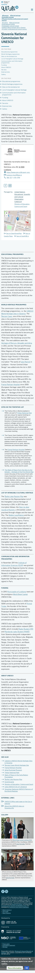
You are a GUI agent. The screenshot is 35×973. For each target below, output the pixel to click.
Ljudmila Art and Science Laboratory (19, 907)
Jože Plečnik (25, 362)
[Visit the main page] (14, 6)
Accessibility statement (8, 945)
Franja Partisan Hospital (10, 384)
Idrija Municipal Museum (13, 770)
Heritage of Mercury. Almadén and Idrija (16, 343)
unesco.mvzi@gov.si (14, 175)
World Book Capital (20, 594)
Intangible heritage (8, 17)
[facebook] (5, 185)
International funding (9, 24)
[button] (15, 968)
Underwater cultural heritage (11, 26)
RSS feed (4, 947)
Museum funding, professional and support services (15, 19)
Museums (6, 15)
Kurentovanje (9, 782)
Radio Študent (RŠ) (26, 629)
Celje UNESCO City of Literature (16, 787)
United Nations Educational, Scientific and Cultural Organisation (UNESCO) (22, 197)
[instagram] (10, 185)
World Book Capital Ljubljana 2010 (22, 840)
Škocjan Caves (6, 316)
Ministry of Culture (17, 904)
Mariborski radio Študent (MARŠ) (17, 632)
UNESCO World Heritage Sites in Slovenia (14, 27)
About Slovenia (6, 913)
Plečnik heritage (15, 15)
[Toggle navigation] (32, 9)
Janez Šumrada (20, 844)
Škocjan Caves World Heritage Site (17, 765)
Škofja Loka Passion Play (14, 496)
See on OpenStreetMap (14, 233)
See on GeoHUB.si (22, 236)
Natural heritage (14, 23)
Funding (5, 23)
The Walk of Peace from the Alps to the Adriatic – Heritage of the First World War (19, 471)
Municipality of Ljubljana (16, 592)
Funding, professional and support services (15, 29)
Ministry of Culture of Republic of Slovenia (17, 951)
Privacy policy (6, 944)
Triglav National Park (24, 413)
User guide (5, 911)
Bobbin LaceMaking (16, 515)
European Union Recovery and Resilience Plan (14, 906)
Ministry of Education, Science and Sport (19, 784)
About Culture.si (6, 910)
